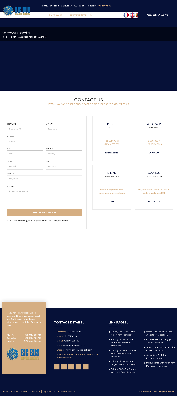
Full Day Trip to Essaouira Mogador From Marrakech (123, 363)
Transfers (91, 6)
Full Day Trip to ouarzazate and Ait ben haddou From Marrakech (123, 353)
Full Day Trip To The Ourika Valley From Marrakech (123, 333)
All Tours (79, 6)
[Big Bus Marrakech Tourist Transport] (24, 353)
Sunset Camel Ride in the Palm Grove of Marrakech (160, 349)
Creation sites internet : (157, 391)
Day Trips (54, 6)
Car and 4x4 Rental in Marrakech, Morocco (156, 356)
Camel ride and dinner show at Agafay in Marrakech (159, 333)
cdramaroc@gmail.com (81, 15)
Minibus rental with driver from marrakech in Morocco (160, 364)
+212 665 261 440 (71, 341)
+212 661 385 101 (55, 15)
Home (45, 6)
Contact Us (104, 6)
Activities (66, 6)
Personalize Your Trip (158, 15)
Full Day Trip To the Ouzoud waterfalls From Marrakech (123, 370)
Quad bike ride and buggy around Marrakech (158, 341)
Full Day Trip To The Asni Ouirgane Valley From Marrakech (122, 342)
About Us (24, 391)
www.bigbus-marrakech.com (79, 350)
